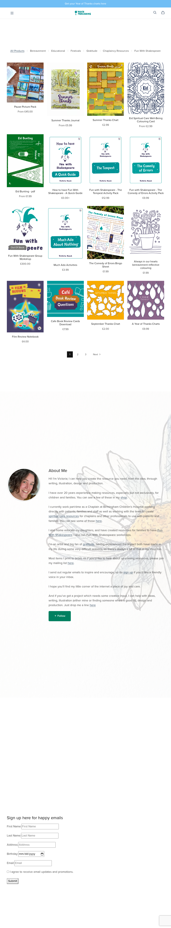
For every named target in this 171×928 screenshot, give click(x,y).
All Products (17, 51)
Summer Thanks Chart (105, 120)
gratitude (88, 544)
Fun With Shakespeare (147, 51)
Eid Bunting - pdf (25, 191)
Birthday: (12, 854)
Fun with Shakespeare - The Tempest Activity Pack (105, 191)
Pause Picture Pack (25, 106)
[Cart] (164, 12)
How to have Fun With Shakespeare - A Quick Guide (65, 191)
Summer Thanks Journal (65, 120)
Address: (12, 844)
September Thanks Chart (105, 324)
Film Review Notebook (25, 336)
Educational (58, 51)
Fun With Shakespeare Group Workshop (25, 257)
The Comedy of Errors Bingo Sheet (105, 265)
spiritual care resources (64, 516)
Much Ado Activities (65, 265)
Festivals (76, 51)
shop (124, 497)
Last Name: (14, 835)
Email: (10, 863)
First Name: (14, 826)
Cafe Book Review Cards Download (65, 323)
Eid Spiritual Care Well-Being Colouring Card (145, 120)
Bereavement (38, 51)
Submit (12, 881)
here (99, 521)
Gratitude (92, 51)
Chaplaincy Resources (116, 51)
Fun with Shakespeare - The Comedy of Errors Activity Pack (146, 191)
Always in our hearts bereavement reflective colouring (145, 265)
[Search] (154, 12)
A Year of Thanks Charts (146, 324)
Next (96, 354)
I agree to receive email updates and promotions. (41, 872)
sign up (128, 572)
